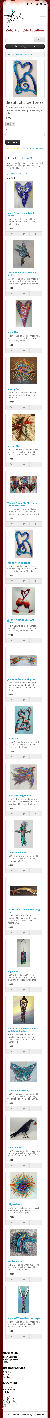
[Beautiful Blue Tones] (25, 79)
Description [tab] (13, 158)
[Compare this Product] (12, 124)
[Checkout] (45, 4)
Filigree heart (14, 1204)
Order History (8, 1389)
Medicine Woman (16, 852)
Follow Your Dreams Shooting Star (23, 911)
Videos (4, 1361)
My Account (7, 1386)
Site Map (5, 1376)
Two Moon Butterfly (18, 1090)
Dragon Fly (13, 446)
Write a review (36, 148)
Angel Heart (14, 332)
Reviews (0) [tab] (27, 158)
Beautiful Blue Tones (24, 54)
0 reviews (24, 148)
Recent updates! (9, 1359)
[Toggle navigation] (42, 18)
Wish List (6, 1392)
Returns (5, 1374)
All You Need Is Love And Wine (20, 621)
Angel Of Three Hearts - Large (23, 1318)
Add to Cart (13, 142)
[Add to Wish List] (8, 124)
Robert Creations (10, 1356)
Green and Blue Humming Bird (21, 274)
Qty (7, 130)
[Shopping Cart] (41, 4)
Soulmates (13, 738)
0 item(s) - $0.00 (25, 46)
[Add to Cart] (12, 234)
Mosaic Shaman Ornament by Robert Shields (22, 1030)
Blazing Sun (13, 389)
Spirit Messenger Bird (19, 795)
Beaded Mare (14, 1261)
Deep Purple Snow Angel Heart (20, 214)
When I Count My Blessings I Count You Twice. (22, 504)
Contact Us (6, 1371)
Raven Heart (14, 1147)
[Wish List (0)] (37, 4)
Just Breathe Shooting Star (22, 679)
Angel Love (13, 971)
